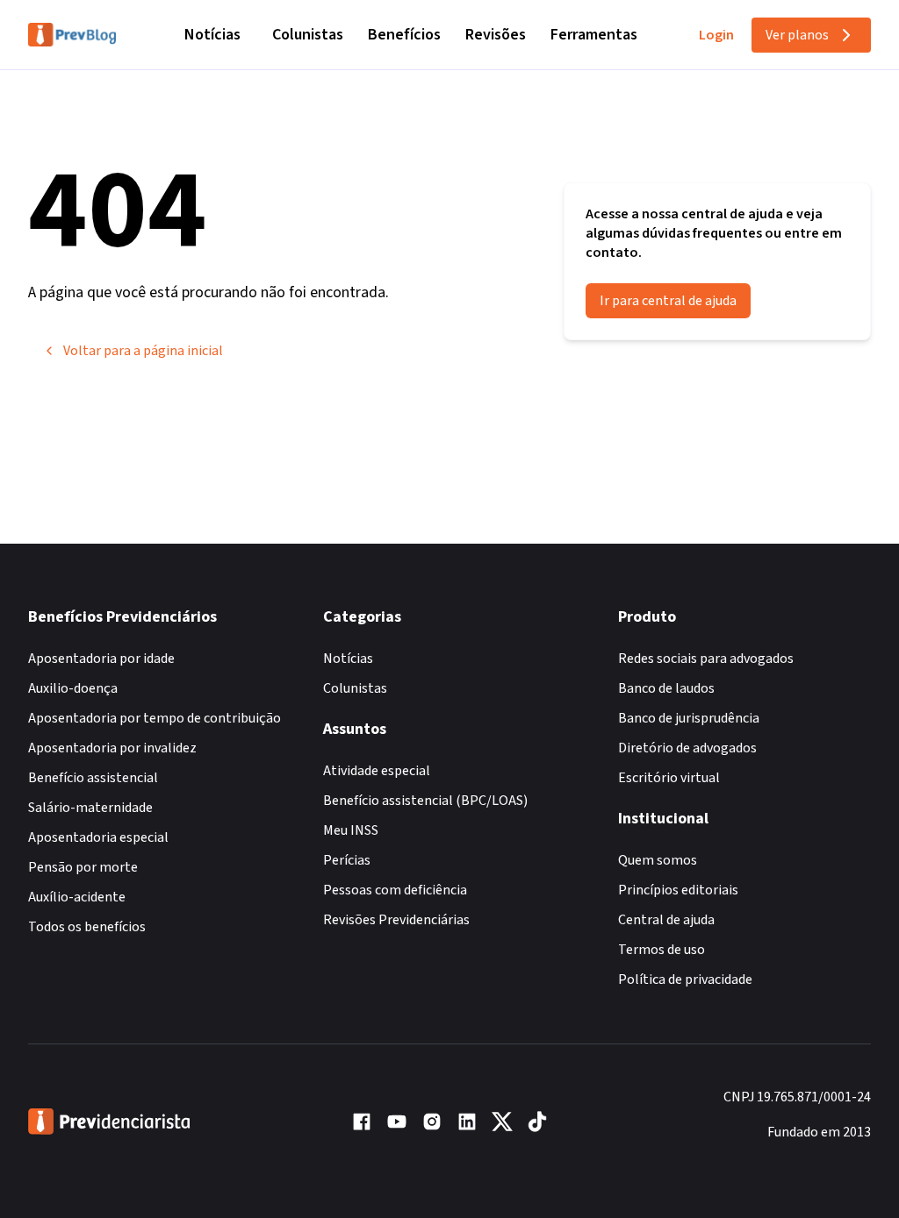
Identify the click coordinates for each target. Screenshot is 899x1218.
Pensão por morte (83, 867)
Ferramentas (593, 35)
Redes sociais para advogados (706, 658)
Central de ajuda (666, 920)
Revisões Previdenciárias (396, 920)
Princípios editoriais (678, 890)
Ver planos (797, 35)
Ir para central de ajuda (668, 300)
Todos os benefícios (87, 927)
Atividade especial (376, 771)
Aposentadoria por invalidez (112, 748)
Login (716, 35)
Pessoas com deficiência (395, 890)
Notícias (212, 35)
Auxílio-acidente (77, 897)
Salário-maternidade (90, 808)
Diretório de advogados (687, 748)
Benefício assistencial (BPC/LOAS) (425, 800)
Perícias (346, 860)
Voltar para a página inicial (143, 350)
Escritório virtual (669, 778)
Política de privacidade (685, 979)
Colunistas (307, 35)
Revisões (495, 35)
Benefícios (404, 35)
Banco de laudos (666, 688)
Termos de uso (661, 950)
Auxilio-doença (73, 688)
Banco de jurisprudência (688, 718)
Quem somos (657, 860)
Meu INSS (350, 830)
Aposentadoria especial (98, 837)
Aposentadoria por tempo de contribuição (154, 718)
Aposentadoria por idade (101, 658)
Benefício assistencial (93, 778)
